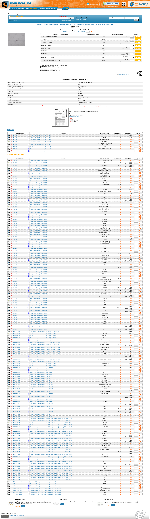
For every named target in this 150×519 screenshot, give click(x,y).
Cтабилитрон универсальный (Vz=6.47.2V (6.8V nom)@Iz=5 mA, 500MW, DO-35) (51, 418)
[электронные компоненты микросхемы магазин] (139, 4)
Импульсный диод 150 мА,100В (38, 160)
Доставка (42, 8)
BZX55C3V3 (72, 109)
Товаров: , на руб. (83, 18)
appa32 (16, 20)
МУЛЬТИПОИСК (63, 16)
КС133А (15, 135)
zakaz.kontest (95, 4)
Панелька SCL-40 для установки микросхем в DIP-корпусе (46, 481)
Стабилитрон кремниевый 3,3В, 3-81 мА (41, 135)
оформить (79, 19)
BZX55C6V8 (16, 418)
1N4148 (15, 160)
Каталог (27, 8)
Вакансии (53, 8)
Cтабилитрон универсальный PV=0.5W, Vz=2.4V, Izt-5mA (45, 331)
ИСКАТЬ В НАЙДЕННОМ (16, 16)
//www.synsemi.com (74, 116)
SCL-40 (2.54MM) (17, 481)
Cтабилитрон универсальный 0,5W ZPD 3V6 (42, 368)
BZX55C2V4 (16, 331)
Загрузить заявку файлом (67, 20)
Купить (23, 506)
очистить (85, 19)
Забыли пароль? (114, 19)
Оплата (48, 8)
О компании (14, 8)
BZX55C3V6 (16, 368)
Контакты (21, 8)
